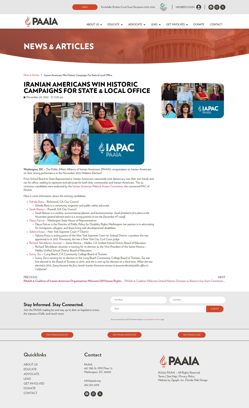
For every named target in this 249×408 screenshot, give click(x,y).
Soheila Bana (36, 201)
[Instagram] (216, 7)
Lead (154, 24)
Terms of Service (156, 319)
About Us (92, 24)
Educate (113, 24)
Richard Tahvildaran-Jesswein (45, 243)
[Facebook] (211, 7)
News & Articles (31, 75)
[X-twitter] (222, 7)
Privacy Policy (145, 319)
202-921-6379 (91, 385)
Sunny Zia (35, 254)
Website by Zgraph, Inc (171, 380)
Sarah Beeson (37, 209)
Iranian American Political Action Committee (97, 186)
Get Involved (175, 24)
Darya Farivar (37, 220)
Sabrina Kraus (37, 231)
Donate (199, 24)
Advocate (135, 24)
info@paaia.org (92, 380)
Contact (216, 24)
